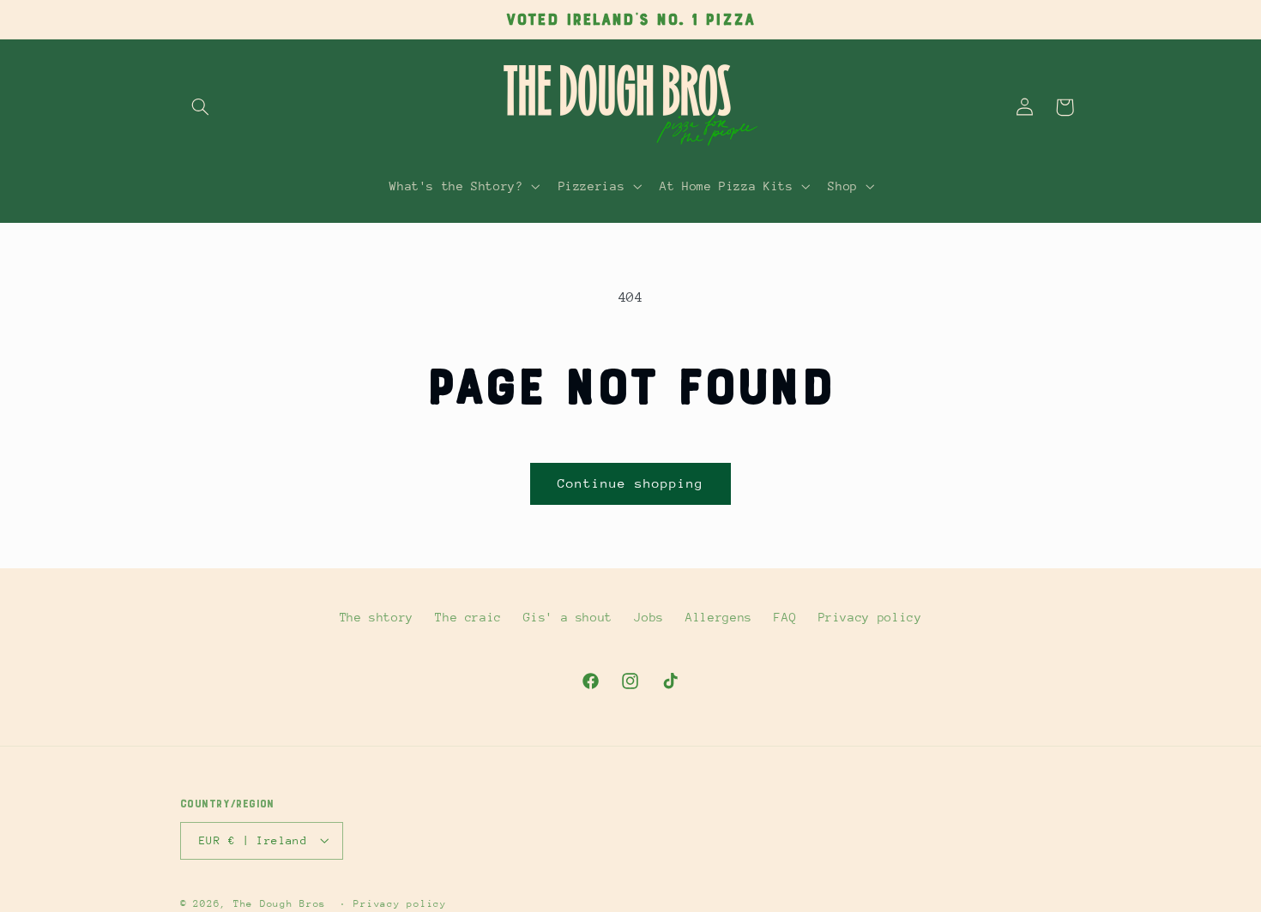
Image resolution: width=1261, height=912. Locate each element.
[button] (200, 107)
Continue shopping (631, 483)
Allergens (718, 617)
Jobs (649, 617)
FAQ (785, 617)
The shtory (376, 617)
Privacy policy (870, 617)
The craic (468, 617)
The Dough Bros (279, 903)
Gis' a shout (567, 617)
